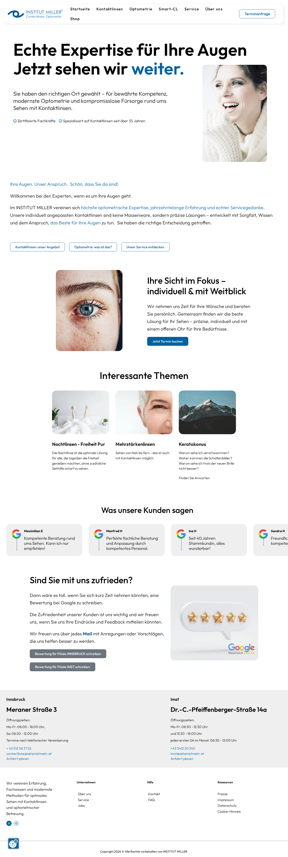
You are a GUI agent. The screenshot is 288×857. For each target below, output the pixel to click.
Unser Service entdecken (145, 247)
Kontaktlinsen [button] (109, 9)
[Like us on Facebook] (9, 822)
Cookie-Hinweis (229, 811)
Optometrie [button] (140, 9)
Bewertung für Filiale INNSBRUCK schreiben (68, 654)
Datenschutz (227, 805)
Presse (223, 794)
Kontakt (154, 794)
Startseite (80, 9)
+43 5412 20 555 (183, 748)
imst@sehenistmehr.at (187, 753)
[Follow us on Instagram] (16, 822)
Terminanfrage (257, 13)
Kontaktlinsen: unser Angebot (37, 247)
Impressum (226, 800)
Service (191, 9)
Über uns (84, 794)
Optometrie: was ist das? (93, 247)
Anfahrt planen (17, 759)
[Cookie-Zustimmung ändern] (13, 843)
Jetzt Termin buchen (167, 341)
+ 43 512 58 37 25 (18, 748)
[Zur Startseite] (35, 14)
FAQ (151, 800)
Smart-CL (168, 9)
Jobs (81, 805)
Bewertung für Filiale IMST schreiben (62, 667)
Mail (88, 634)
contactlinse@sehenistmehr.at (29, 753)
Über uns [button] (214, 9)
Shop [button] (75, 18)
